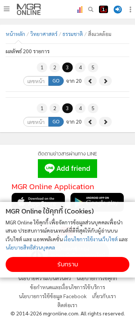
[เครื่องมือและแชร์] (131, 9)
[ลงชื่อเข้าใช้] (118, 9)
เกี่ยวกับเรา (104, 296)
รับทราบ (67, 264)
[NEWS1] (103, 9)
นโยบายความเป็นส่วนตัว (44, 278)
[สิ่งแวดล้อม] (28, 9)
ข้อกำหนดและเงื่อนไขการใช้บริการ (67, 287)
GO (56, 81)
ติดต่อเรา (67, 305)
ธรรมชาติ (73, 33)
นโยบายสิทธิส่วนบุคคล (30, 247)
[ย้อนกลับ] (90, 81)
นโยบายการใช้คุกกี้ (96, 278)
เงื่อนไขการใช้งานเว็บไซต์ (91, 239)
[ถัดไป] (105, 81)
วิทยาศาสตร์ (43, 33)
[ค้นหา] (90, 9)
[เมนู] (6, 9)
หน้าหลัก (15, 33)
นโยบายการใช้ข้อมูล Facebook (53, 296)
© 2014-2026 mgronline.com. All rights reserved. (67, 313)
